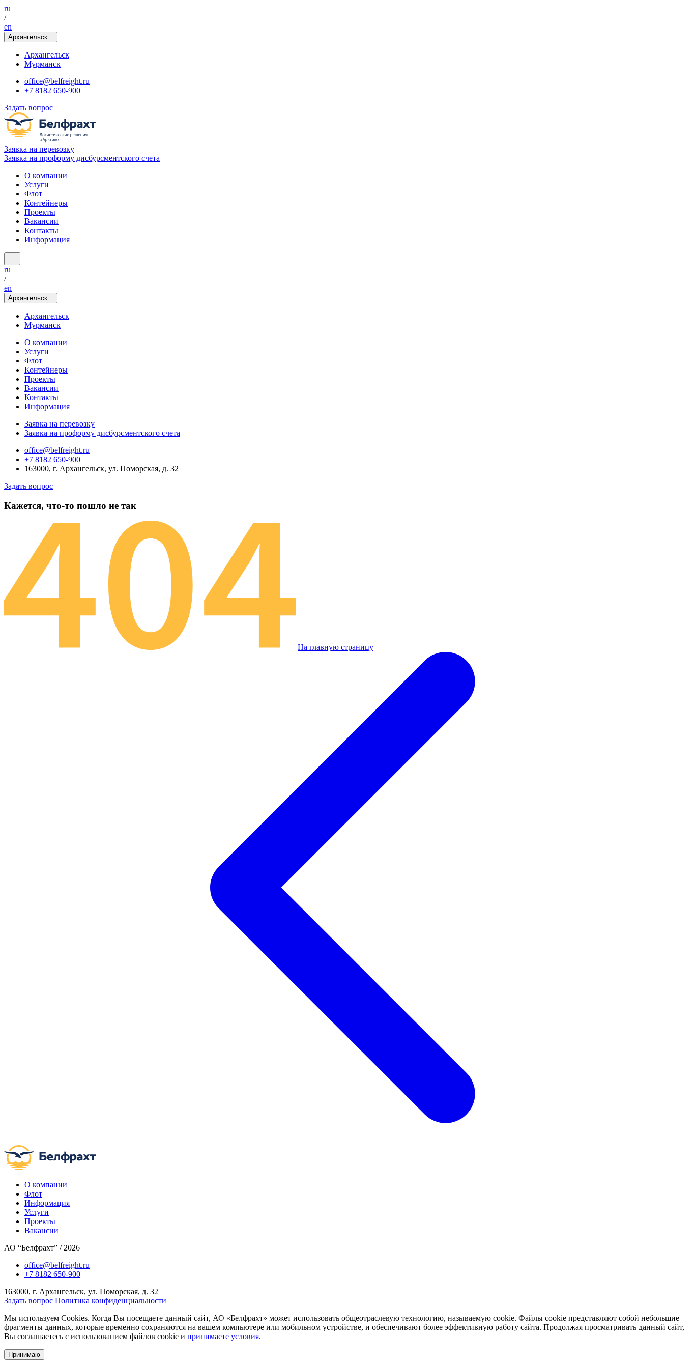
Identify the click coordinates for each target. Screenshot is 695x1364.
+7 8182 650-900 (52, 90)
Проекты (39, 212)
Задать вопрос (28, 107)
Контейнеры (46, 202)
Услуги (36, 184)
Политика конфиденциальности (110, 1300)
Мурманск (42, 64)
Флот (33, 193)
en (8, 26)
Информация (47, 239)
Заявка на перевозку (39, 149)
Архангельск (46, 54)
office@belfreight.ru (57, 81)
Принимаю (24, 1354)
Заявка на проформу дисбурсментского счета (82, 158)
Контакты (41, 230)
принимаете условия (223, 1336)
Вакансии (41, 221)
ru (7, 8)
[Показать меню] (12, 258)
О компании (45, 175)
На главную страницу (335, 647)
